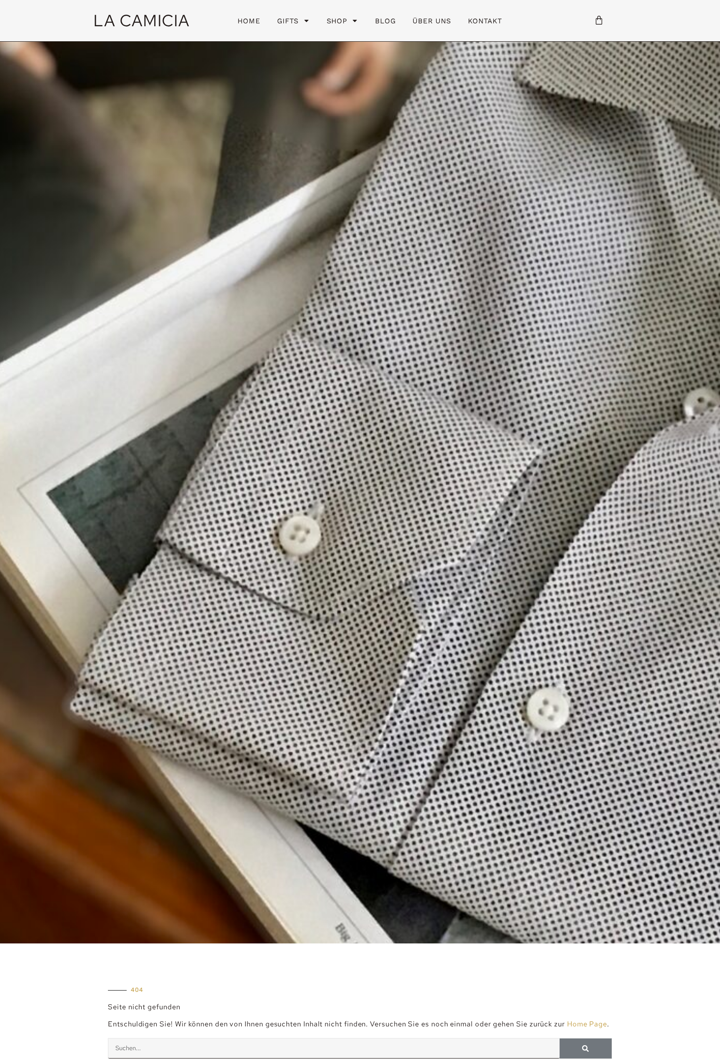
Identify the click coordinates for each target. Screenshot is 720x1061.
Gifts (288, 21)
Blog (385, 21)
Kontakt (485, 21)
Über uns (431, 21)
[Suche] (586, 1048)
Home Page (587, 1023)
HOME (249, 21)
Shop (337, 21)
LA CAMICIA (141, 20)
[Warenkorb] (599, 19)
